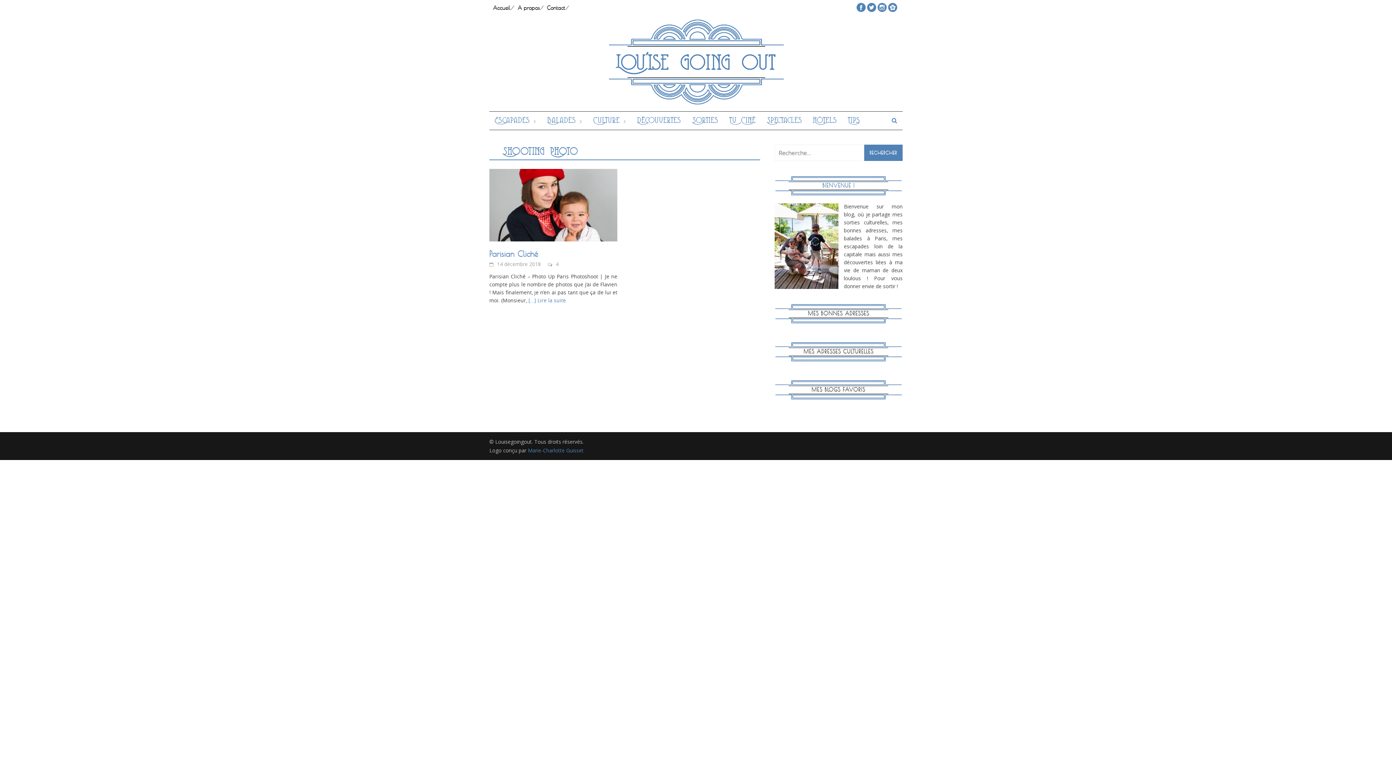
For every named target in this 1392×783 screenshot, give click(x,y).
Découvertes (659, 120)
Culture (606, 120)
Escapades (512, 120)
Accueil (501, 8)
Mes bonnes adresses (838, 313)
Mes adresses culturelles (839, 351)
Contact (556, 8)
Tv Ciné (742, 120)
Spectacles (784, 120)
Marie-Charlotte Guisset (556, 450)
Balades (561, 120)
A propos (529, 8)
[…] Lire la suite (546, 300)
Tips (854, 120)
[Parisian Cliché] (553, 204)
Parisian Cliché (513, 253)
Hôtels (825, 120)
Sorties (705, 120)
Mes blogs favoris (838, 389)
